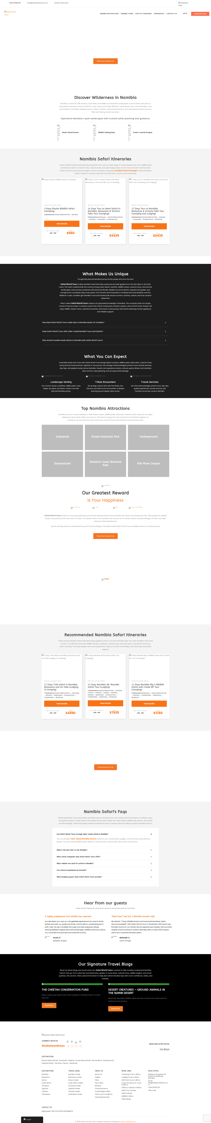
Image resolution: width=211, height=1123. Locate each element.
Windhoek (73, 1063)
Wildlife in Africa (127, 1096)
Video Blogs (126, 1099)
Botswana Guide (74, 1077)
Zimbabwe (46, 1094)
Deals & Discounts (61, 3)
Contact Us (171, 14)
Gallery (97, 1077)
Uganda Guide (74, 1088)
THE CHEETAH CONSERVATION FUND (65, 989)
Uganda (45, 1088)
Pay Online (99, 1083)
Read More (49, 1005)
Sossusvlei (63, 1060)
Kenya (44, 1080)
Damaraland (97, 1060)
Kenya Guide (73, 1080)
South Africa (46, 1083)
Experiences (159, 14)
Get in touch (46, 1111)
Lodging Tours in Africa (130, 1077)
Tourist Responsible (102, 1091)
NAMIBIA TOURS (127, 14)
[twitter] (199, 3)
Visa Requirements (102, 1097)
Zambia (45, 1091)
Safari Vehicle (127, 1093)
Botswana (46, 1077)
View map (152, 1090)
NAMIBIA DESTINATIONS (109, 14)
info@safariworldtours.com (37, 3)
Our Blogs (164, 1049)
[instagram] (206, 3)
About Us (98, 1074)
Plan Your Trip (200, 14)
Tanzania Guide (74, 1086)
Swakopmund (108, 1060)
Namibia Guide (74, 1074)
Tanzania (45, 1086)
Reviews (98, 1086)
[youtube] (203, 3)
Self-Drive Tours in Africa (131, 1080)
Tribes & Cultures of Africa (131, 1087)
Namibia (45, 1074)
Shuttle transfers (143, 14)
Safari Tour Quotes (129, 1090)
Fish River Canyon (61, 1063)
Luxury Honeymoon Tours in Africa (131, 1084)
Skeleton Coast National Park (79, 1060)
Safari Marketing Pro (128, 1121)
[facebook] (196, 3)
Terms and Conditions (103, 1094)
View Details (61, 224)
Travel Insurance (101, 1088)
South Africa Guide (75, 1083)
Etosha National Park (50, 1060)
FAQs (97, 1080)
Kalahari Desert (48, 1063)
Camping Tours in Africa (131, 1074)
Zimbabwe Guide (75, 1094)
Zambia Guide (74, 1091)
